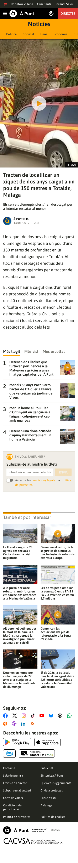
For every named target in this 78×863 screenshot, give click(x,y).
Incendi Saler (64, 4)
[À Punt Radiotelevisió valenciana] (25, 830)
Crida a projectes (52, 790)
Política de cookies (53, 816)
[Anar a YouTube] (43, 715)
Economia (60, 34)
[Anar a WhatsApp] (70, 715)
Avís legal (47, 805)
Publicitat (47, 768)
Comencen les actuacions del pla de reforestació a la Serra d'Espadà (56, 634)
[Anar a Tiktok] (33, 715)
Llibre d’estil (49, 798)
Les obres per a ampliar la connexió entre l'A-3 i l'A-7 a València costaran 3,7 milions (57, 593)
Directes (68, 13)
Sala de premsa (13, 775)
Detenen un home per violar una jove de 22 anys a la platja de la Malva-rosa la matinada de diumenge (19, 679)
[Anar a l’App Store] (47, 742)
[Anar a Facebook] (6, 715)
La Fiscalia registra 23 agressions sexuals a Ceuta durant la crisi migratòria (17, 552)
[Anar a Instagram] (25, 715)
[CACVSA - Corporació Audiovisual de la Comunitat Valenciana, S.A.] (33, 841)
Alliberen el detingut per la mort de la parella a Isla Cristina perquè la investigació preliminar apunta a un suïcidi (19, 635)
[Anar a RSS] (33, 723)
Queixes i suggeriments (56, 783)
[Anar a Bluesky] (52, 715)
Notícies (39, 23)
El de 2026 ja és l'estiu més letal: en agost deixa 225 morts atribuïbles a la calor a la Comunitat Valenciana (57, 679)
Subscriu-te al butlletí (17, 790)
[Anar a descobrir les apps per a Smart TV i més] (37, 753)
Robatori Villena (22, 4)
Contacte (9, 768)
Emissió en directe (15, 783)
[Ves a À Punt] (21, 13)
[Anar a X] (15, 715)
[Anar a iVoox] (6, 723)
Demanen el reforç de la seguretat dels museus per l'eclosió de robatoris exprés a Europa (57, 552)
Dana (43, 34)
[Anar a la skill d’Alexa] (9, 753)
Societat (28, 34)
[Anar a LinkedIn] (24, 723)
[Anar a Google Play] (17, 742)
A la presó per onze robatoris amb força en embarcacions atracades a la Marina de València (19, 593)
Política (11, 34)
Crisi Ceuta (44, 4)
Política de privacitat (16, 816)
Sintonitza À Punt (52, 775)
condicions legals (43, 480)
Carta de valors (13, 798)
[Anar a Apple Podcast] (15, 723)
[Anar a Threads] (61, 715)
